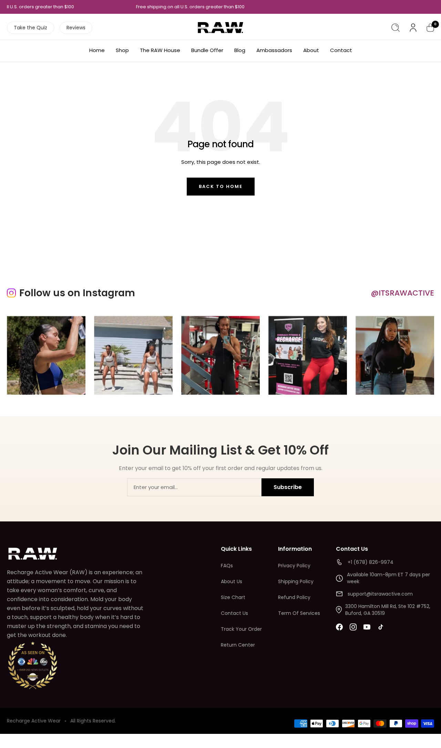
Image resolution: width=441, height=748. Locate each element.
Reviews (75, 27)
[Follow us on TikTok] (380, 627)
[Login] (413, 27)
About (311, 50)
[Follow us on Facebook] (339, 627)
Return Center (238, 644)
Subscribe (288, 487)
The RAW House (160, 50)
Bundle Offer (207, 50)
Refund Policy (294, 597)
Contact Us (234, 613)
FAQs (227, 565)
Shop (122, 50)
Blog (239, 50)
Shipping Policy (296, 581)
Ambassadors (274, 50)
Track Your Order (241, 629)
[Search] (395, 27)
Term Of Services (299, 613)
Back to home (221, 186)
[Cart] (430, 27)
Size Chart (233, 597)
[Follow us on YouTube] (366, 627)
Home (97, 50)
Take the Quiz (30, 27)
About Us (231, 581)
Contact (341, 50)
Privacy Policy (294, 565)
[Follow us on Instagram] (353, 627)
